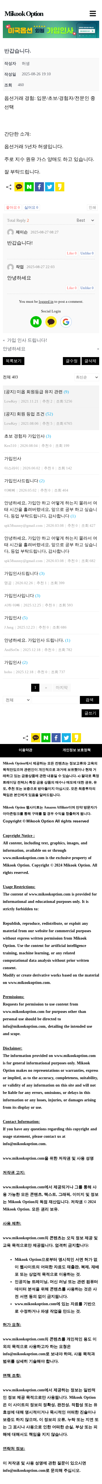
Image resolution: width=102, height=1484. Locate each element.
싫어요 (31, 207)
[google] (66, 322)
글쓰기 (90, 713)
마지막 (62, 687)
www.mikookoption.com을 (25, 1158)
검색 (90, 700)
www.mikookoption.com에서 (27, 1187)
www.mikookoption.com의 (25, 1238)
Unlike (87, 253)
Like (71, 253)
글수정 (72, 361)
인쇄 (92, 207)
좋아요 (13, 207)
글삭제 (90, 361)
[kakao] (51, 322)
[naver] (36, 322)
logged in (46, 301)
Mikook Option (24, 13)
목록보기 (14, 361)
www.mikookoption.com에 (37, 1304)
